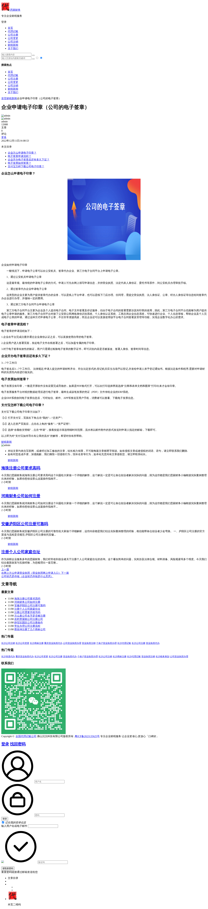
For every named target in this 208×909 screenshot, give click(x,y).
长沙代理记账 (124, 643)
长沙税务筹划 (162, 656)
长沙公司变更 (22, 643)
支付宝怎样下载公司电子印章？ (26, 166)
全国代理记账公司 (26, 736)
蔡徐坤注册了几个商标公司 (30, 629)
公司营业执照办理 (72, 643)
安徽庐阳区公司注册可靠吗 (24, 524)
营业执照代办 (153, 643)
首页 (10, 28)
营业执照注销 (89, 643)
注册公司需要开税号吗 (27, 612)
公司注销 (13, 41)
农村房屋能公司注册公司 (28, 619)
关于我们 (13, 48)
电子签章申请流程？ (19, 156)
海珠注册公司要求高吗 (20, 468)
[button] (104, 22)
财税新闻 (13, 45)
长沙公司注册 (138, 643)
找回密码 (18, 744)
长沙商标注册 (37, 643)
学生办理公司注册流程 (27, 626)
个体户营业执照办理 (106, 643)
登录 (5, 744)
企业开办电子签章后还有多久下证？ (28, 159)
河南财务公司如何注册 (20, 496)
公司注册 (13, 34)
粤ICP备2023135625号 (87, 736)
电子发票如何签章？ (19, 163)
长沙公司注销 (8, 643)
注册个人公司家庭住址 (20, 552)
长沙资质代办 (8, 656)
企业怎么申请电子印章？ (22, 152)
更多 (3, 137)
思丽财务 (14, 9)
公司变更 (13, 38)
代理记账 (13, 31)
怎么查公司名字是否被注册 (30, 615)
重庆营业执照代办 (53, 643)
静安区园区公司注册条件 (28, 622)
